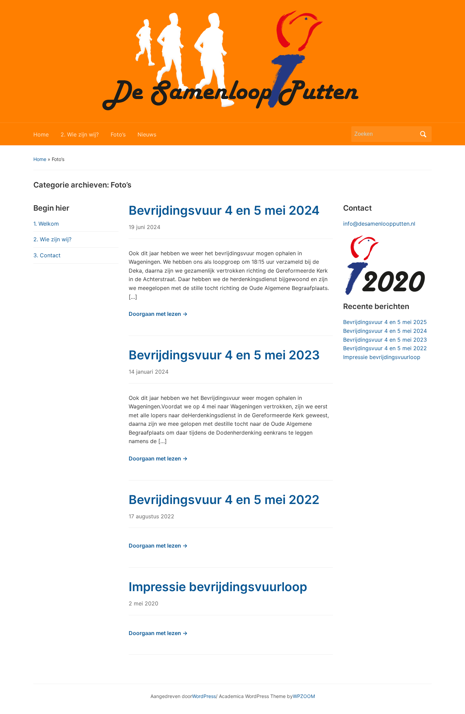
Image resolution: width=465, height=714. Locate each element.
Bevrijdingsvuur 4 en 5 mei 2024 (224, 210)
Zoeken (423, 134)
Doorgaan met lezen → (158, 313)
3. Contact (47, 255)
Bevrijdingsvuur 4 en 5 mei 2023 (224, 354)
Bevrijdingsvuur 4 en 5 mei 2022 (224, 499)
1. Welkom (46, 223)
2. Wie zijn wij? (80, 134)
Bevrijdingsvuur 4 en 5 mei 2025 (385, 322)
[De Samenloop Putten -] (232, 60)
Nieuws (147, 134)
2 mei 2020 (143, 603)
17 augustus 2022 (151, 516)
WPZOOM (304, 696)
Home (41, 134)
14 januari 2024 (149, 371)
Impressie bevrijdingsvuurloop (218, 586)
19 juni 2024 (144, 227)
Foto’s (118, 134)
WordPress (204, 696)
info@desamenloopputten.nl (379, 223)
